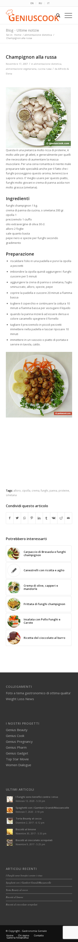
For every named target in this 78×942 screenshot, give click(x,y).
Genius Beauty (17, 730)
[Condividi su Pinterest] (31, 518)
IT (48, 3)
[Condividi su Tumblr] (46, 518)
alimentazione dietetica (47, 63)
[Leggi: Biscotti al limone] (10, 832)
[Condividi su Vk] (53, 518)
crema (35, 490)
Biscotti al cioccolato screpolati (34, 840)
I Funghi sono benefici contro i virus (37, 796)
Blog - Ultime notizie (22, 30)
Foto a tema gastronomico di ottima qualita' (38, 693)
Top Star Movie (17, 759)
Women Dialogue (18, 765)
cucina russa (45, 68)
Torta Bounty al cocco (29, 818)
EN (32, 3)
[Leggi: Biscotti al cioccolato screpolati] (10, 843)
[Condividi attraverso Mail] (68, 518)
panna (53, 490)
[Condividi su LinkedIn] (39, 518)
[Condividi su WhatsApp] (24, 518)
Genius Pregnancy (19, 741)
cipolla (26, 490)
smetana (11, 495)
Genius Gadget (17, 753)
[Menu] (66, 15)
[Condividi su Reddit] (61, 518)
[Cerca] (56, 15)
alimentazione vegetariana (21, 68)
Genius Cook (15, 735)
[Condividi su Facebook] (9, 518)
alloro (17, 490)
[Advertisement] (42, 457)
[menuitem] (32, 3)
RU (40, 3)
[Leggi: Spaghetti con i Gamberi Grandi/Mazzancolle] (10, 810)
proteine (63, 490)
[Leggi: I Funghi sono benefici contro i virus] (10, 799)
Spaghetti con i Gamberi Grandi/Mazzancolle (42, 807)
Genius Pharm (16, 747)
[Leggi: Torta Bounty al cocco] (10, 821)
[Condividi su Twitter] (17, 518)
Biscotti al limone (26, 829)
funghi (44, 490)
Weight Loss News (20, 699)
